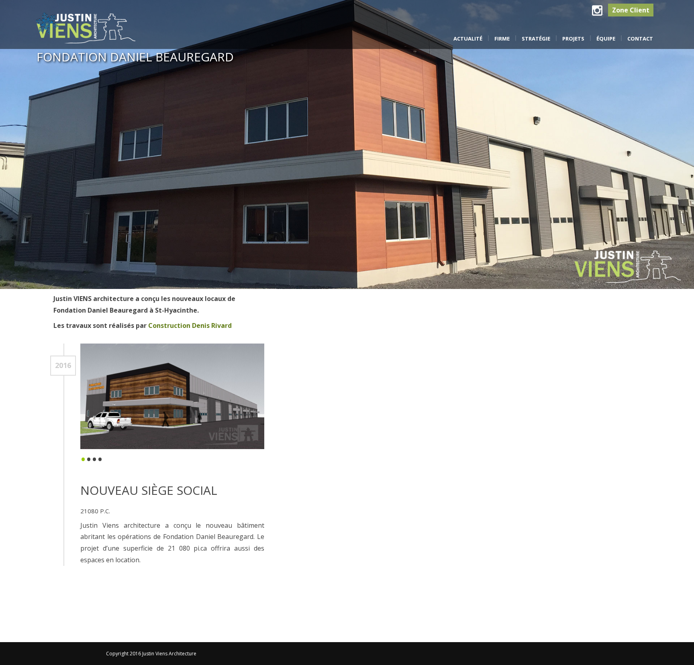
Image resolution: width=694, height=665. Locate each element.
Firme (502, 38)
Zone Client (630, 10)
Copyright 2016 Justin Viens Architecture (151, 653)
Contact (640, 38)
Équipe (605, 38)
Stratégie (536, 38)
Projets (573, 38)
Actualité (467, 38)
